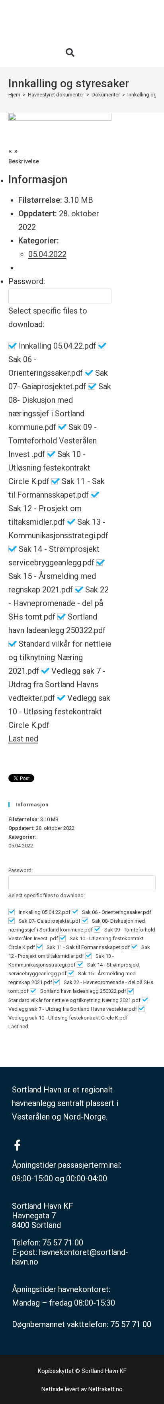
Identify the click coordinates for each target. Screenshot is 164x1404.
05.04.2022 (47, 254)
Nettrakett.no (105, 1389)
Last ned (23, 738)
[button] (70, 53)
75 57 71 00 (62, 1242)
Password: (26, 281)
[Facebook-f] (17, 1144)
